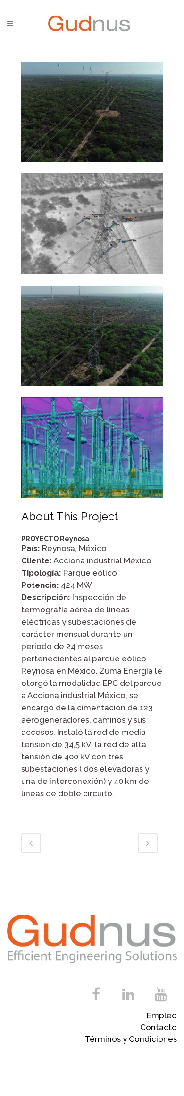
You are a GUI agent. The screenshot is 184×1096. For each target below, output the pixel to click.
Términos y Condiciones (131, 1039)
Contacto (158, 1027)
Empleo (162, 1015)
